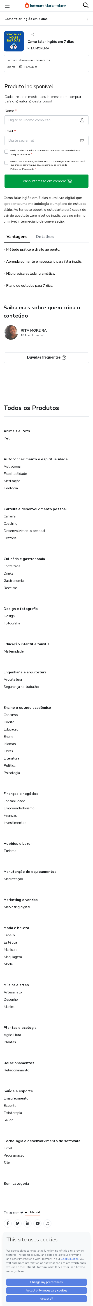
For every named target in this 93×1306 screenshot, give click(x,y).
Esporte (10, 1105)
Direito (9, 722)
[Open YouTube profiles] (37, 1223)
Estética (10, 942)
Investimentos (15, 822)
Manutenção (13, 878)
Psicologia (12, 772)
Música (9, 1006)
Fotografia (12, 623)
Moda (8, 964)
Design (9, 616)
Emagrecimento (16, 1098)
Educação (11, 729)
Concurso (11, 714)
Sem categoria (16, 1183)
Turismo (10, 850)
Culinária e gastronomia (24, 558)
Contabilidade (14, 801)
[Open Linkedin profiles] (27, 1223)
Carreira (10, 516)
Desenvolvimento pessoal (24, 530)
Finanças (10, 815)
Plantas (10, 1042)
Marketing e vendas (21, 899)
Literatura (11, 758)
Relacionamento (16, 1070)
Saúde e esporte (18, 1091)
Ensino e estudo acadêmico (27, 707)
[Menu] (7, 5)
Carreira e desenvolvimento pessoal (35, 509)
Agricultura (12, 1034)
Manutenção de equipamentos (30, 871)
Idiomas (10, 743)
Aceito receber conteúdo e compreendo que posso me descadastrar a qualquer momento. (45, 152)
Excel (8, 1148)
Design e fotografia (21, 608)
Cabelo (9, 935)
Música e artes (16, 985)
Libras (8, 751)
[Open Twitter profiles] (17, 1223)
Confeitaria (12, 566)
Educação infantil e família (26, 644)
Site (7, 1162)
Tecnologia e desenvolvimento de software (42, 1141)
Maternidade (14, 651)
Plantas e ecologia (20, 1027)
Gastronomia (14, 580)
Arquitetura (13, 679)
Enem (8, 736)
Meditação (12, 480)
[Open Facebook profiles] (8, 1223)
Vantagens (17, 236)
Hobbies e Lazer (18, 843)
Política (10, 765)
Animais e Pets (17, 431)
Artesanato (13, 992)
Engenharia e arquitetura (25, 672)
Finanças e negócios (21, 793)
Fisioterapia (13, 1112)
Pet (7, 438)
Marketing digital (17, 907)
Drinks (9, 573)
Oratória (10, 538)
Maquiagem (13, 956)
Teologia (11, 488)
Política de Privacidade (22, 169)
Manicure (11, 949)
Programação (14, 1155)
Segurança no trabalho (21, 686)
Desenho (11, 999)
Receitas (11, 587)
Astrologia (12, 466)
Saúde (9, 1120)
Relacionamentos (19, 1063)
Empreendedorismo (19, 808)
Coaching (10, 523)
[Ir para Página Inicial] (45, 6)
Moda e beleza (16, 927)
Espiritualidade (15, 473)
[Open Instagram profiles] (47, 1223)
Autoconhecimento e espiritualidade (36, 459)
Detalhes (45, 236)
